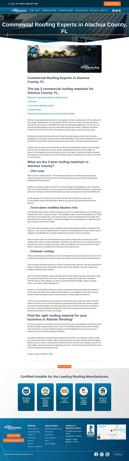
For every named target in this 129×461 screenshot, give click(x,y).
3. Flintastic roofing (34, 109)
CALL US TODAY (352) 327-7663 (24, 4)
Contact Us (31, 434)
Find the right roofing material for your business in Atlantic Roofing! (51, 113)
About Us (31, 441)
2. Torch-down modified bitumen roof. (40, 105)
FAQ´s (47, 441)
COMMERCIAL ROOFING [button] (49, 10)
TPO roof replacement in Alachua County (43, 347)
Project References (34, 432)
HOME (32, 10)
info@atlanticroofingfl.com (13, 440)
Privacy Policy (49, 434)
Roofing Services (33, 429)
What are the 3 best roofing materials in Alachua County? (47, 97)
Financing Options (50, 443)
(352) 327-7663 (13, 435)
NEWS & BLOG (94, 10)
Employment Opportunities (53, 429)
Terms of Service (50, 437)
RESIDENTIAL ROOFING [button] (66, 10)
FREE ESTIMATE (112, 4)
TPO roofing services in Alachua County (80, 130)
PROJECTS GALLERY (81, 10)
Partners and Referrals (35, 446)
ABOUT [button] (37, 10)
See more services (64, 366)
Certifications (32, 437)
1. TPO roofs (31, 101)
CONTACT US (104, 10)
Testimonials (49, 432)
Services (30, 443)
